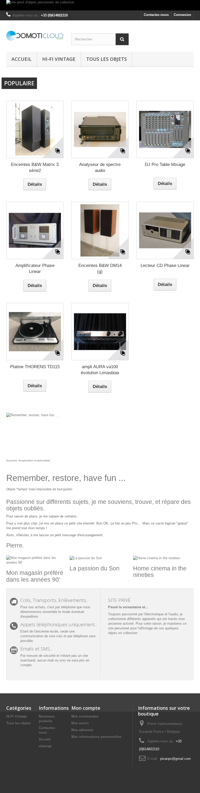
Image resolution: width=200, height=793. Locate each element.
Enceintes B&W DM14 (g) (100, 268)
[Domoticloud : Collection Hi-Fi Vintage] (35, 36)
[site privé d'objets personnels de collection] (100, 5)
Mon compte (85, 708)
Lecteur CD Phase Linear (165, 265)
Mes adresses (82, 730)
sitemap (45, 746)
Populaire (19, 83)
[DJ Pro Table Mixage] (165, 129)
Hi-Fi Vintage (59, 59)
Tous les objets (106, 59)
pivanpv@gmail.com (175, 759)
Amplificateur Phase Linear (34, 268)
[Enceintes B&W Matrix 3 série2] (35, 129)
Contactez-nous (156, 15)
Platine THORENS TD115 (35, 366)
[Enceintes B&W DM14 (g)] (100, 230)
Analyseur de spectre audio (100, 167)
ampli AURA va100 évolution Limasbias (100, 369)
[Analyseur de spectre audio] (100, 129)
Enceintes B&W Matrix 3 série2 (35, 167)
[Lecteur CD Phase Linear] (165, 230)
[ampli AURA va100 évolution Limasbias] (100, 332)
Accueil (21, 59)
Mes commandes (85, 716)
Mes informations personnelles (96, 737)
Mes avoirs (80, 723)
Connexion (182, 15)
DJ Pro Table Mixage (165, 164)
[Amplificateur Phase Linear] (35, 230)
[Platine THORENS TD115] (35, 332)
